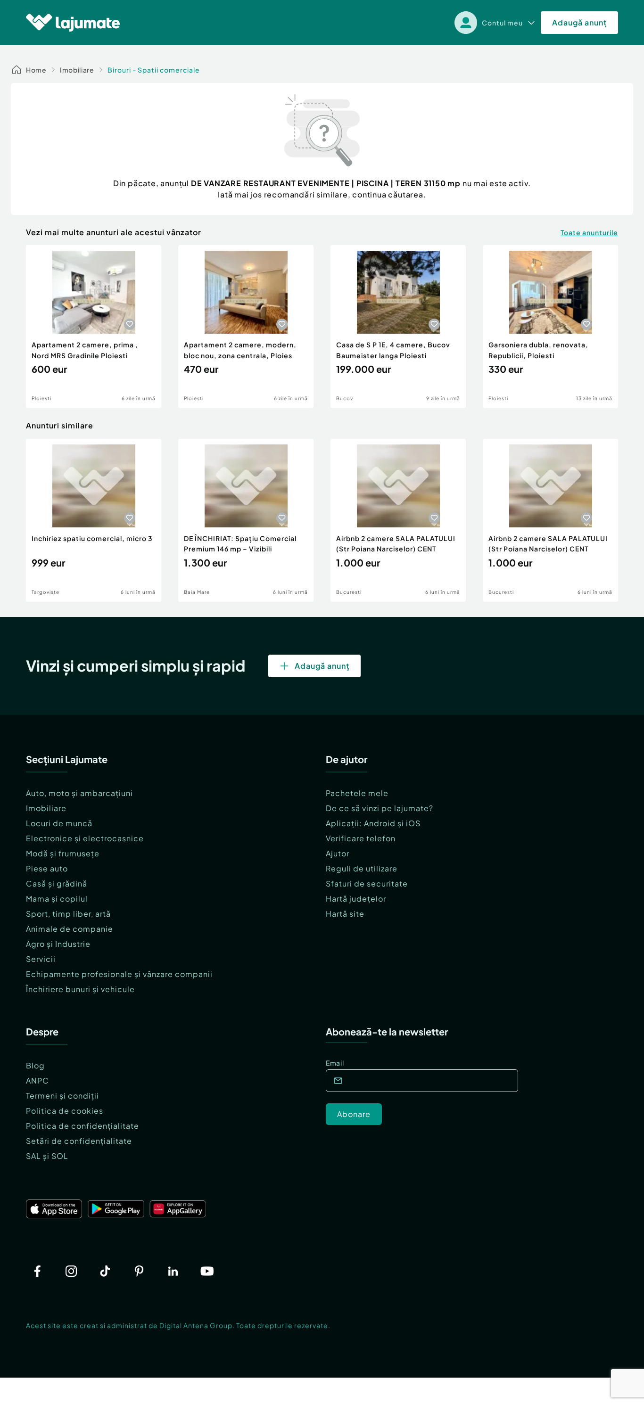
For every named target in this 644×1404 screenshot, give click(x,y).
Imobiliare (77, 70)
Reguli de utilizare (361, 868)
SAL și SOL (47, 1156)
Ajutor (337, 853)
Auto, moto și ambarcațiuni (79, 793)
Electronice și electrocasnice (85, 838)
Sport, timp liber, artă (68, 914)
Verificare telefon (361, 838)
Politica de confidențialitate (82, 1126)
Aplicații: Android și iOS (373, 823)
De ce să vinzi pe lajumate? (379, 808)
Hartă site (345, 914)
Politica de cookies (64, 1111)
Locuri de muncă (59, 823)
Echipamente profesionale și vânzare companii (119, 974)
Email (335, 1063)
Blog (35, 1065)
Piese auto (47, 868)
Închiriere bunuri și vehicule (80, 989)
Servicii (41, 959)
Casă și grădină (56, 883)
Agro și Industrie (58, 944)
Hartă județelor (356, 898)
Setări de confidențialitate (79, 1141)
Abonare (354, 1114)
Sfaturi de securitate (367, 883)
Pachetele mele (357, 793)
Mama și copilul (57, 898)
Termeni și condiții (62, 1095)
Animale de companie (69, 929)
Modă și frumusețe (62, 853)
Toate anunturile (589, 232)
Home (36, 70)
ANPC (37, 1080)
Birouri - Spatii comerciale (153, 70)
